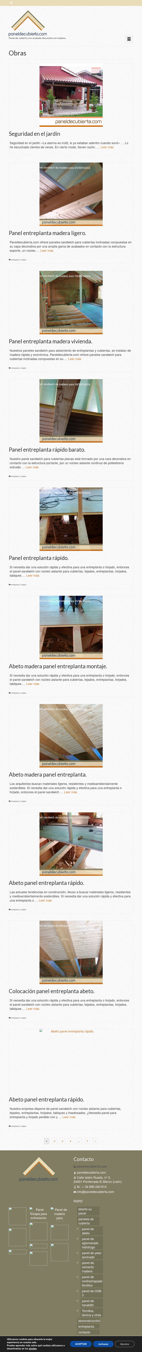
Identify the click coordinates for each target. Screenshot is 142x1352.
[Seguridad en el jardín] (71, 95)
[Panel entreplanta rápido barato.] (71, 411)
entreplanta (15, 260)
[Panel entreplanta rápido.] (71, 519)
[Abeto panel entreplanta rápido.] (71, 844)
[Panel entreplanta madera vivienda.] (71, 302)
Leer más (107, 147)
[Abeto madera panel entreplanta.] (71, 736)
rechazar (103, 1344)
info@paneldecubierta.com (95, 1191)
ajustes (33, 1348)
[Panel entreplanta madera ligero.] (71, 194)
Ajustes (124, 1344)
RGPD (78, 1201)
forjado (23, 260)
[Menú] (129, 39)
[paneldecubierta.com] (71, 23)
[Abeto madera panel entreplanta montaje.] (71, 627)
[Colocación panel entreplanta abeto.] (71, 952)
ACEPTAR (81, 1344)
